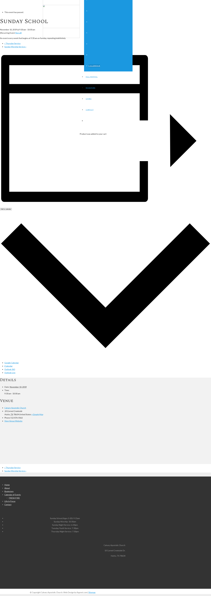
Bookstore (9, 491)
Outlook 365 (9, 369)
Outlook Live (9, 372)
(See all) (18, 33)
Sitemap (92, 592)
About (7, 488)
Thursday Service (12, 43)
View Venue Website (13, 421)
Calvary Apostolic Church (15, 408)
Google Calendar (11, 363)
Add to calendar (6, 209)
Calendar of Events (12, 494)
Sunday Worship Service (15, 47)
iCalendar (8, 366)
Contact (7, 504)
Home (7, 485)
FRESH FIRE (14, 498)
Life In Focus (9, 501)
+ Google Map (37, 414)
